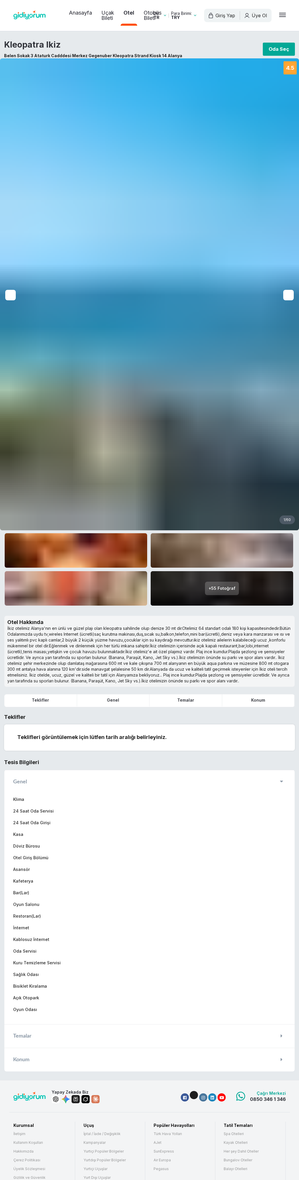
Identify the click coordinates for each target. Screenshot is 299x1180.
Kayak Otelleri (236, 1143)
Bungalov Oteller (238, 1160)
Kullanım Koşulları (28, 1143)
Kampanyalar (95, 1143)
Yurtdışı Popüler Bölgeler (105, 1160)
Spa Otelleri (234, 1134)
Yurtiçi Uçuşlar (95, 1169)
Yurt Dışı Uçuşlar (97, 1178)
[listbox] (160, 15)
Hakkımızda (23, 1151)
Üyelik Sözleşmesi (29, 1169)
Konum (258, 700)
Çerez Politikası (26, 1160)
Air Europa (162, 1160)
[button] (185, 1097)
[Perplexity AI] (76, 1099)
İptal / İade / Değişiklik (102, 1134)
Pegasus (161, 1169)
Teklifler (40, 700)
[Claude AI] (95, 1099)
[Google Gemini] (66, 1099)
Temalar (185, 700)
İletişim (19, 1134)
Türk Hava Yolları (168, 1134)
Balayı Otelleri (235, 1169)
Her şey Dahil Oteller (241, 1151)
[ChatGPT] (56, 1099)
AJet (157, 1143)
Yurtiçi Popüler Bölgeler (104, 1151)
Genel (113, 700)
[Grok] (85, 1099)
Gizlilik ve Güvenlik (29, 1178)
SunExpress (164, 1151)
